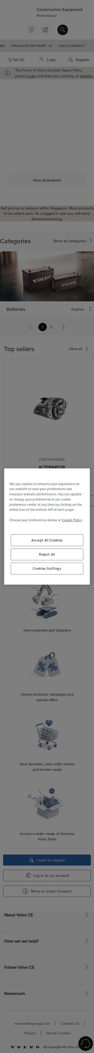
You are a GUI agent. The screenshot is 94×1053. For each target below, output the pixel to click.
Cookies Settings (47, 568)
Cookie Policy (72, 520)
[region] (47, 526)
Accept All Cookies (47, 540)
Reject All (47, 554)
